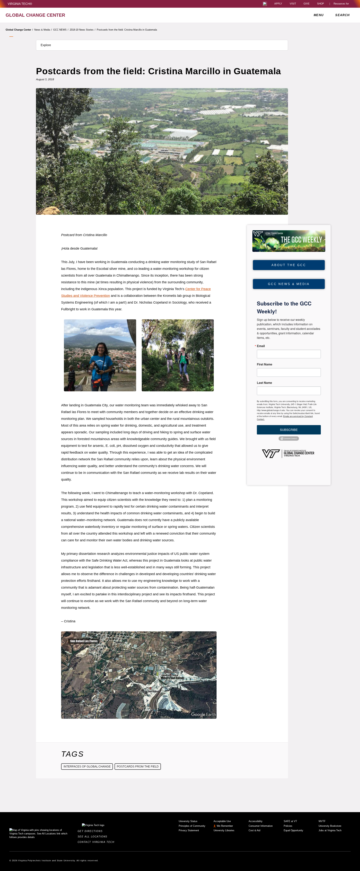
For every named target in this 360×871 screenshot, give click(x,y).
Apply (278, 4)
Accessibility (255, 821)
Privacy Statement (189, 830)
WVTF (322, 821)
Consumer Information (261, 825)
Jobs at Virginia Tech (330, 830)
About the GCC (289, 265)
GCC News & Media (289, 284)
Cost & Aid (254, 830)
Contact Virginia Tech (97, 842)
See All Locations (94, 836)
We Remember (225, 825)
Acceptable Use (222, 821)
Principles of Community (192, 825)
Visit (293, 4)
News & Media (43, 29)
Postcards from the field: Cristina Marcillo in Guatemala (127, 29)
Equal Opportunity (293, 830)
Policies (288, 825)
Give (307, 4)
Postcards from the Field (138, 766)
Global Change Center (19, 29)
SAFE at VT (290, 821)
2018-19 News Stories (82, 29)
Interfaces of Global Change (87, 766)
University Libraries (224, 830)
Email (261, 345)
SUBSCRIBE (289, 430)
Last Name (264, 382)
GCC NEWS (60, 29)
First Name (264, 364)
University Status (188, 821)
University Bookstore (330, 825)
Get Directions (91, 831)
